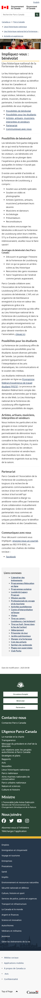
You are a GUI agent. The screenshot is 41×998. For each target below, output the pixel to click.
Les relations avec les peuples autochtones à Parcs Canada (16, 751)
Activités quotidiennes (21, 606)
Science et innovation (12, 920)
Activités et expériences (13, 36)
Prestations (7, 866)
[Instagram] (27, 821)
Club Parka (16, 651)
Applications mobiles (14, 963)
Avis (4, 762)
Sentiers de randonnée (21, 645)
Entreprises (7, 861)
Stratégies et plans (11, 755)
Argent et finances (10, 914)
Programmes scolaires (21, 589)
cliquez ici (20, 334)
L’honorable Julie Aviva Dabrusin (19, 804)
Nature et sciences (11, 786)
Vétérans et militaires (12, 931)
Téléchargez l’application (14, 831)
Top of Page (7, 991)
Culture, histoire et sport (13, 893)
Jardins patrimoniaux (21, 636)
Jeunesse (6, 936)
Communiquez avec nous (19, 129)
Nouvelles (7, 766)
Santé (4, 871)
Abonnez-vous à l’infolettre (15, 827)
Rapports (6, 759)
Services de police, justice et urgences (19, 898)
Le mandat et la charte (13, 736)
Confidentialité (11, 979)
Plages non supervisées (21, 648)
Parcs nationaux (10, 773)
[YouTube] (19, 821)
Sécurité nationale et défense (15, 887)
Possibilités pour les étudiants (21, 114)
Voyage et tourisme (11, 855)
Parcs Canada (19, 22)
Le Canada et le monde (12, 909)
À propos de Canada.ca (14, 968)
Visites (14, 615)
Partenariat (11, 125)
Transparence (9, 740)
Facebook (11, 556)
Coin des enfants (18, 642)
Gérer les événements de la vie (16, 941)
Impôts (5, 877)
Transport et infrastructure (14, 904)
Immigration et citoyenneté (14, 850)
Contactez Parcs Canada (14, 722)
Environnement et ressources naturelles (20, 882)
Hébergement (17, 630)
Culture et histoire (11, 789)
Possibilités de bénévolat (18, 110)
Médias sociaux (11, 957)
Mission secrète (18, 598)
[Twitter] (11, 821)
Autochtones (8, 925)
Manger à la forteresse (21, 639)
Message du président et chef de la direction (19, 745)
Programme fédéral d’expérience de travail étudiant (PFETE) (18, 383)
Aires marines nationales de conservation (16, 778)
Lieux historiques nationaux (15, 26)
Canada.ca (6, 22)
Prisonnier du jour (19, 633)
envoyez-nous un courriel (25, 540)
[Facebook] (4, 821)
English (36, 2)
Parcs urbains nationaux (14, 782)
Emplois (5, 844)
